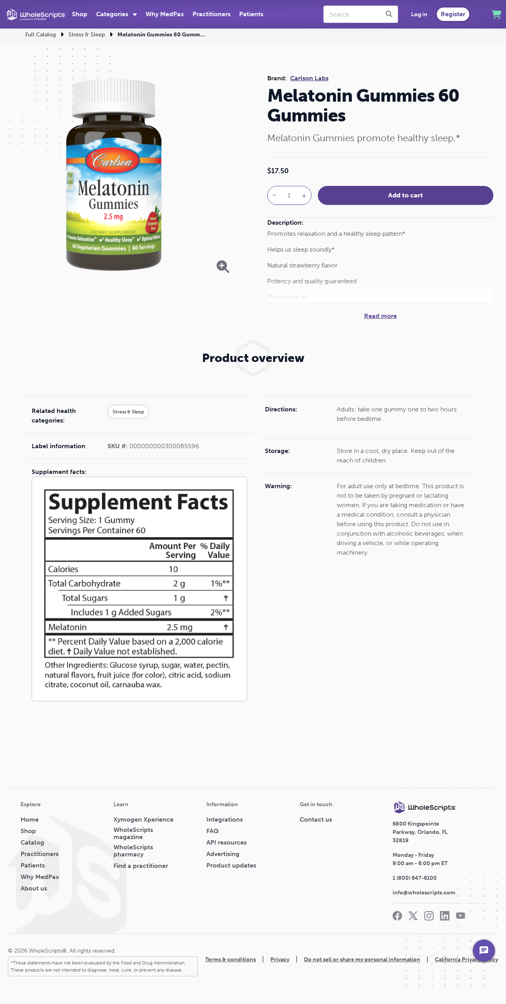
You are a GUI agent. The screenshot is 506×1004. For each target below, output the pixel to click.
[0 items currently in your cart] (496, 14)
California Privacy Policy (466, 959)
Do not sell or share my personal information (362, 959)
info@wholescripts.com (424, 892)
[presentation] (390, 14)
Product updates (231, 865)
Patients (251, 14)
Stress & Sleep (86, 34)
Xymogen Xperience (143, 819)
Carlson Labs (309, 78)
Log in (419, 14)
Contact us (316, 819)
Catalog (32, 842)
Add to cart (405, 195)
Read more (380, 316)
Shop (79, 14)
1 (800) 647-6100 (415, 878)
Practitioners (211, 14)
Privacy (279, 959)
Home (30, 819)
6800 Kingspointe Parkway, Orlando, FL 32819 (420, 832)
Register (453, 14)
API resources (226, 842)
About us (34, 888)
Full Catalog (40, 34)
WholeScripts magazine (133, 833)
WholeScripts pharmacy (133, 851)
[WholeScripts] (36, 14)
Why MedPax (164, 14)
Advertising (223, 854)
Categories (113, 14)
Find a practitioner (140, 866)
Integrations (224, 819)
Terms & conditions (230, 959)
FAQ (212, 831)
